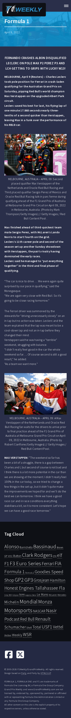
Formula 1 (14, 572)
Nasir (51, 610)
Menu (65, 6)
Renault (43, 619)
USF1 (47, 627)
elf (59, 555)
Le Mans (42, 595)
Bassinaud (44, 546)
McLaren (53, 594)
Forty (23, 673)
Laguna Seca (30, 595)
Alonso (11, 546)
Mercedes (62, 594)
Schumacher (15, 627)
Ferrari (48, 563)
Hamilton (57, 580)
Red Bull (27, 619)
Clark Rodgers (37, 555)
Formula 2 (29, 572)
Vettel (58, 627)
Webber (7, 635)
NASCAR (39, 611)
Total (36, 627)
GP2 (19, 579)
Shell (29, 627)
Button (17, 556)
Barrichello (26, 547)
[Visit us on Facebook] (8, 658)
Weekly (17, 635)
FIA (58, 563)
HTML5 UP (46, 673)
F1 (6, 563)
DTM (55, 556)
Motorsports (18, 610)
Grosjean (41, 580)
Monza (45, 602)
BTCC (10, 556)
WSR (27, 634)
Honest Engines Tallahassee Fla (34, 588)
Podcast (12, 619)
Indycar (15, 595)
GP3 (28, 579)
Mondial (29, 601)
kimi (22, 595)
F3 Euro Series (25, 563)
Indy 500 (8, 595)
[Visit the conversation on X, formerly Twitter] (20, 658)
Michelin (11, 602)
